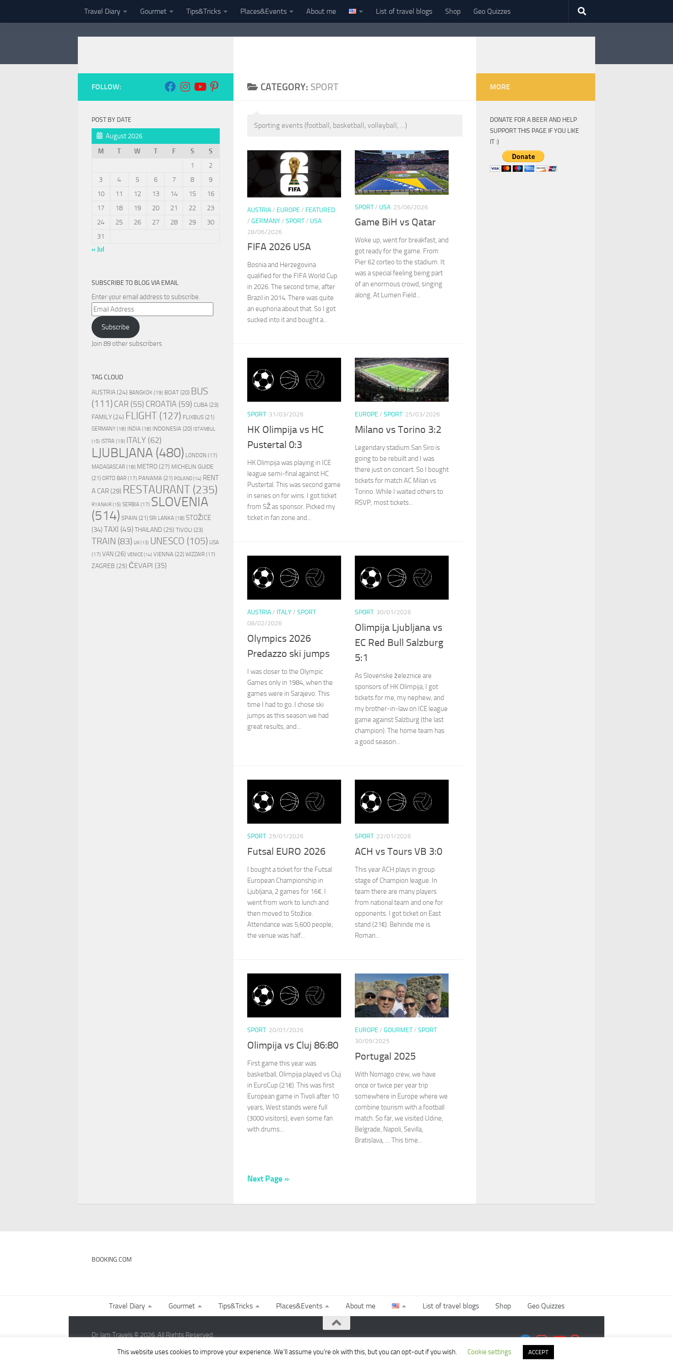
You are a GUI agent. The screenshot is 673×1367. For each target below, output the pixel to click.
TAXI (118, 529)
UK (141, 543)
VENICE (139, 555)
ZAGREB (109, 566)
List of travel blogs (404, 11)
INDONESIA (172, 428)
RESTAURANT (170, 489)
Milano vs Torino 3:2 (398, 430)
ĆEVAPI (148, 566)
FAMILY (108, 417)
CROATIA (169, 404)
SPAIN (134, 517)
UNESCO (179, 541)
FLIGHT (153, 416)
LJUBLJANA (138, 452)
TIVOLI (189, 529)
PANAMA (155, 478)
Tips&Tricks (203, 11)
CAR (129, 404)
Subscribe (116, 327)
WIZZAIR (200, 554)
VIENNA (168, 554)
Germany (265, 221)
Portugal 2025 (385, 1056)
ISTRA (113, 440)
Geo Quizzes (491, 11)
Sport (295, 221)
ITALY (144, 440)
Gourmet (153, 11)
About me (321, 11)
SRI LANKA (167, 518)
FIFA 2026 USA (279, 247)
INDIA (139, 429)
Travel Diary (102, 11)
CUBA (206, 404)
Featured (320, 210)
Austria (259, 210)
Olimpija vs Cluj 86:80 (292, 1045)
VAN (114, 554)
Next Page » (268, 1179)
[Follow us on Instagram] (184, 86)
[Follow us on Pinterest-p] (214, 86)
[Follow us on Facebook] (170, 86)
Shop (453, 11)
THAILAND (154, 530)
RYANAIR (106, 505)
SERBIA (136, 504)
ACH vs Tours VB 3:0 (398, 852)
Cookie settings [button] (489, 1352)
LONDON (201, 455)
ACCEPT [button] (538, 1352)
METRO (153, 466)
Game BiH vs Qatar (395, 222)
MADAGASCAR (114, 467)
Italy (284, 612)
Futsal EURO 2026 (286, 852)
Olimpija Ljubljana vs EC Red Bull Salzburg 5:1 (399, 643)
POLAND (187, 478)
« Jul (98, 249)
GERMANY (109, 429)
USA (315, 221)
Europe (288, 210)
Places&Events (263, 11)
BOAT (177, 392)
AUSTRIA (110, 392)
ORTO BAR (119, 478)
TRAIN (112, 541)
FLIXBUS (198, 417)
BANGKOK (146, 392)
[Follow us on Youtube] (199, 86)
